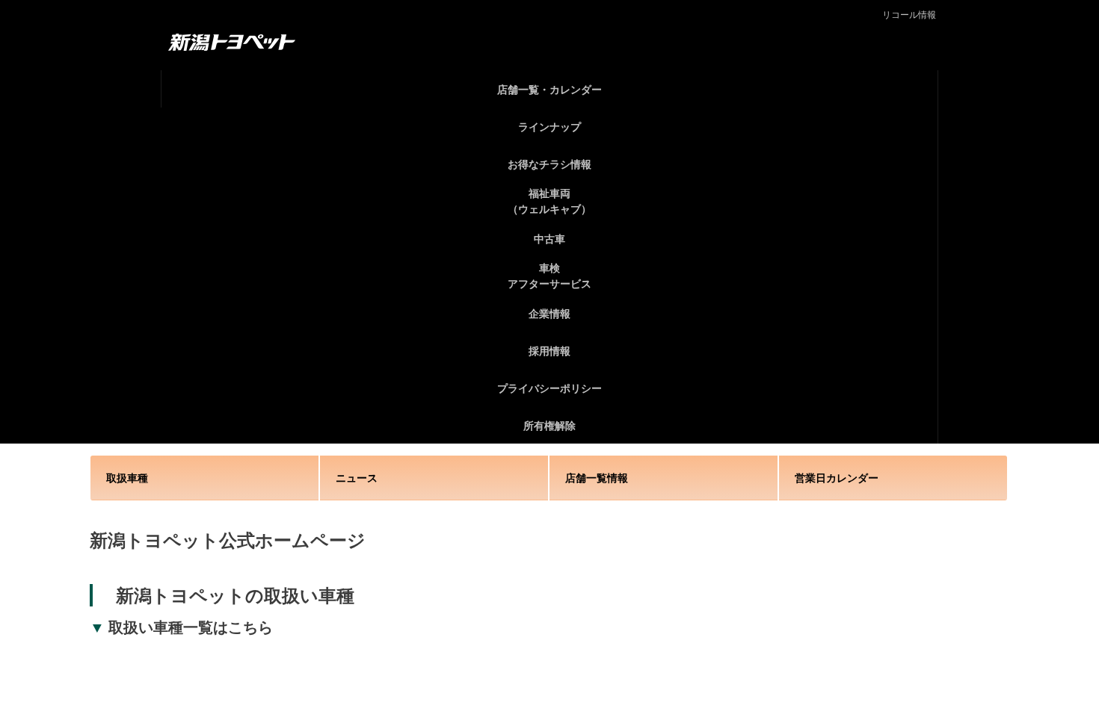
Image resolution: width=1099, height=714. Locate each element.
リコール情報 (909, 14)
